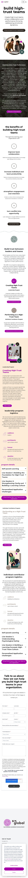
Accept (14, 868)
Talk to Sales (7, 405)
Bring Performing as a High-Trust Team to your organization (14, 661)
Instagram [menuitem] (4, 843)
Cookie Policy (8, 859)
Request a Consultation (14, 111)
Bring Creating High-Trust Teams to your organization (14, 498)
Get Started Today (14, 224)
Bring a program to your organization (14, 30)
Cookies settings (14, 865)
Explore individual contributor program (14, 331)
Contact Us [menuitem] (4, 841)
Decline (14, 872)
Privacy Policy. (5, 776)
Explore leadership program (14, 301)
